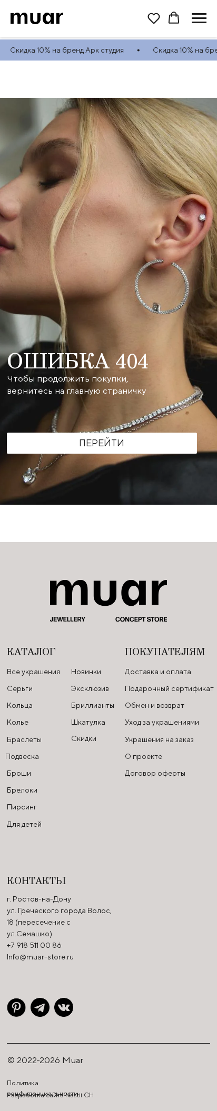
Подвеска (22, 756)
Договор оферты (155, 773)
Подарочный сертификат (169, 688)
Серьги (20, 688)
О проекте (143, 756)
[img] (16, 1007)
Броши (19, 773)
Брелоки (22, 790)
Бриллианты (92, 705)
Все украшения (33, 671)
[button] (153, 18)
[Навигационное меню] (199, 18)
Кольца (20, 705)
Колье (17, 722)
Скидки (83, 738)
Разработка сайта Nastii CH (50, 1095)
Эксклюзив (90, 688)
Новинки (86, 671)
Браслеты (24, 739)
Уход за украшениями (162, 722)
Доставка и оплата (158, 671)
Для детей (24, 824)
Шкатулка (88, 722)
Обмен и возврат (154, 705)
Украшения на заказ (159, 739)
